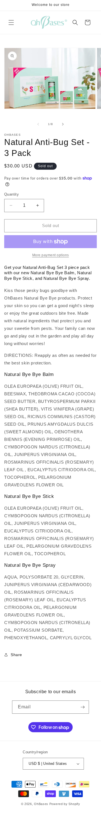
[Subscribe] (82, 707)
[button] (11, 22)
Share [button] (16, 654)
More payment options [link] (50, 255)
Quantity (11, 194)
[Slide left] (38, 124)
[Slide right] (63, 124)
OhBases (41, 804)
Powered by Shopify (64, 804)
